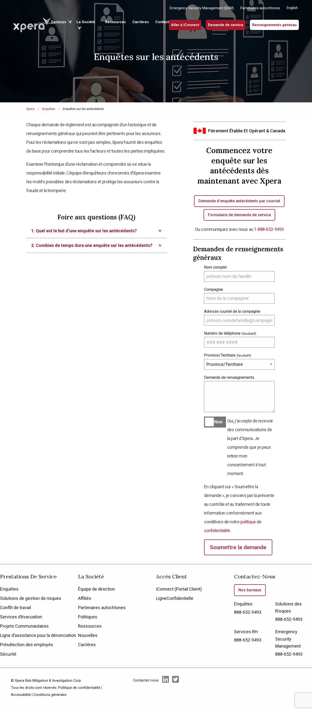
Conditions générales (50, 695)
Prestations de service (28, 576)
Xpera (30, 109)
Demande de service (225, 25)
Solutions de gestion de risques (30, 598)
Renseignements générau (274, 25)
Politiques (87, 616)
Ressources (115, 22)
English (292, 8)
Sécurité (8, 654)
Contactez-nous (254, 576)
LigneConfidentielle (174, 598)
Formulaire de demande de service (239, 215)
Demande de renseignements (229, 377)
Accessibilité (21, 695)
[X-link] (175, 687)
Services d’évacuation (21, 616)
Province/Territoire (227, 355)
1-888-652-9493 (269, 229)
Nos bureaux (249, 590)
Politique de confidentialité (79, 688)
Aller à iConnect (185, 25)
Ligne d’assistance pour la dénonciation (38, 635)
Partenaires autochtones (260, 8)
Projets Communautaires (24, 626)
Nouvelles (88, 635)
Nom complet (215, 267)
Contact (162, 22)
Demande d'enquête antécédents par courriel (239, 201)
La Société (91, 576)
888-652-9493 (247, 612)
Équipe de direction (96, 589)
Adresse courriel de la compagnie (232, 311)
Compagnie (213, 289)
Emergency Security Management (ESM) (202, 8)
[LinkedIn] (165, 687)
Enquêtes (48, 109)
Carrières (140, 22)
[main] (156, 282)
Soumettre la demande (238, 547)
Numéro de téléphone (230, 333)
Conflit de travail (15, 607)
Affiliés (84, 598)
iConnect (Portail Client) (179, 589)
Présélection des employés (26, 644)
